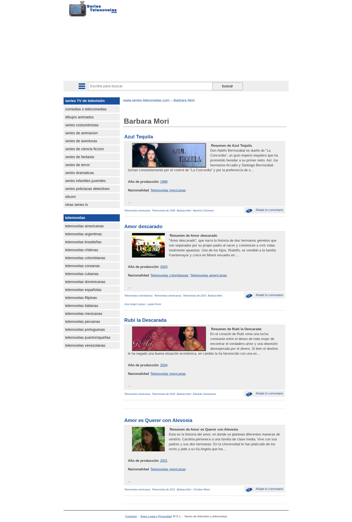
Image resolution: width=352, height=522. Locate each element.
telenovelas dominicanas (85, 282)
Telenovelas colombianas (169, 275)
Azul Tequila (138, 136)
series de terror (77, 165)
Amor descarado (143, 226)
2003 (163, 267)
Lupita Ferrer (154, 304)
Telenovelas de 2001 (163, 489)
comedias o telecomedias (86, 109)
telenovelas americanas (84, 226)
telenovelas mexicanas (83, 314)
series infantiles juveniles (85, 181)
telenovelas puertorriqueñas (87, 337)
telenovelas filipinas (81, 298)
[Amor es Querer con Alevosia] (169, 429)
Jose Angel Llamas (134, 304)
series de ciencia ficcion (84, 149)
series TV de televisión (85, 101)
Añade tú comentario (266, 210)
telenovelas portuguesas (85, 330)
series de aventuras (81, 141)
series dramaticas (79, 173)
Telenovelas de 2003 (194, 295)
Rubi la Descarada (145, 320)
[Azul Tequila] (210, 145)
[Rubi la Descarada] (210, 329)
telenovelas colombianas (85, 258)
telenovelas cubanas (82, 274)
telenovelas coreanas (82, 266)
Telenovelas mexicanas (168, 190)
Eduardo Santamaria (204, 394)
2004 (163, 365)
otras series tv (76, 205)
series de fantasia (79, 157)
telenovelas (75, 218)
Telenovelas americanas (208, 275)
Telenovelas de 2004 (163, 394)
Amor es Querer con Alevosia (158, 420)
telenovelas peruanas (82, 322)
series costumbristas (82, 125)
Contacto (131, 516)
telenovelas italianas (81, 306)
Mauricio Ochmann (203, 210)
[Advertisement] (176, 50)
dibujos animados (79, 117)
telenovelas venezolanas (85, 345)
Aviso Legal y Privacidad (156, 516)
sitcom (70, 197)
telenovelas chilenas (81, 250)
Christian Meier (201, 489)
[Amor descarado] (169, 235)
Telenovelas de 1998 (163, 210)
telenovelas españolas (83, 290)
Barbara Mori (184, 210)
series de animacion (81, 133)
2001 (163, 461)
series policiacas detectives (87, 189)
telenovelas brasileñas (83, 242)
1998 (163, 182)
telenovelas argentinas (83, 234)
